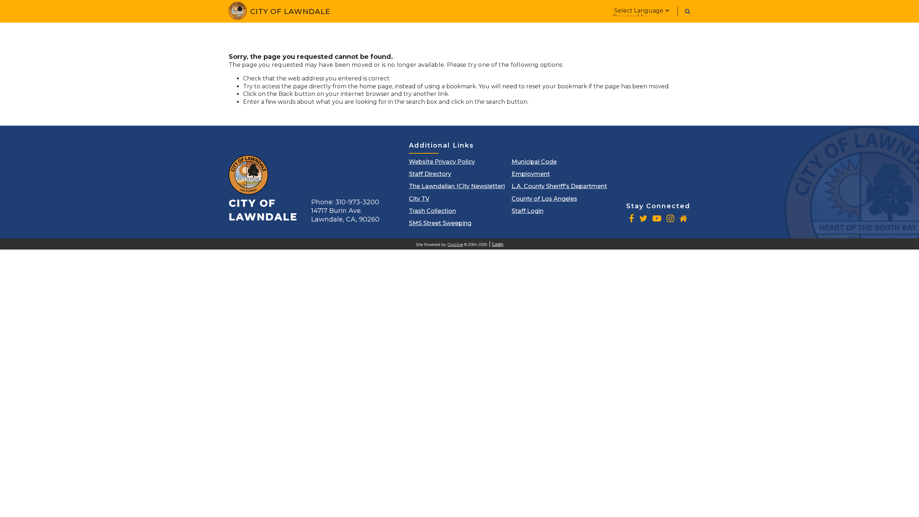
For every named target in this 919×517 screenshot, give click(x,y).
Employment (531, 174)
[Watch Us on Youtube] (657, 218)
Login (497, 244)
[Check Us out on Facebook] (631, 218)
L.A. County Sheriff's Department (559, 186)
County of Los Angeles (544, 198)
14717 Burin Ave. (345, 215)
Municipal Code (534, 161)
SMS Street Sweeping (440, 223)
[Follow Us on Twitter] (643, 218)
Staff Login (528, 211)
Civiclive (455, 244)
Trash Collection (432, 211)
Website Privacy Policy (442, 161)
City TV (419, 198)
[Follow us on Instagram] (670, 218)
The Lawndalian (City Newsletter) (457, 186)
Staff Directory (430, 174)
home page (375, 86)
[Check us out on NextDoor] (683, 218)
